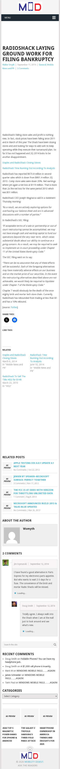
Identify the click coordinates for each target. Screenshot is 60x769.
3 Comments (19, 483)
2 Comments (23, 68)
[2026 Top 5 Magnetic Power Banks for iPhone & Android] (11, 717)
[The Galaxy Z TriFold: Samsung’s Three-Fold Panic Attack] (30, 717)
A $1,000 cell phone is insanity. (36, 666)
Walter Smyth (8, 65)
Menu (7, 17)
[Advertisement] (31, 29)
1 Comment (19, 497)
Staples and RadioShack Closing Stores (21, 162)
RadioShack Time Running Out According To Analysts (28, 168)
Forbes (14, 307)
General (42, 65)
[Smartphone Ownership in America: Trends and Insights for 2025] (48, 717)
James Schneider (13, 675)
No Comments (20, 470)
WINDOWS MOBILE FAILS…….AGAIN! (36, 670)
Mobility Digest (33, 762)
